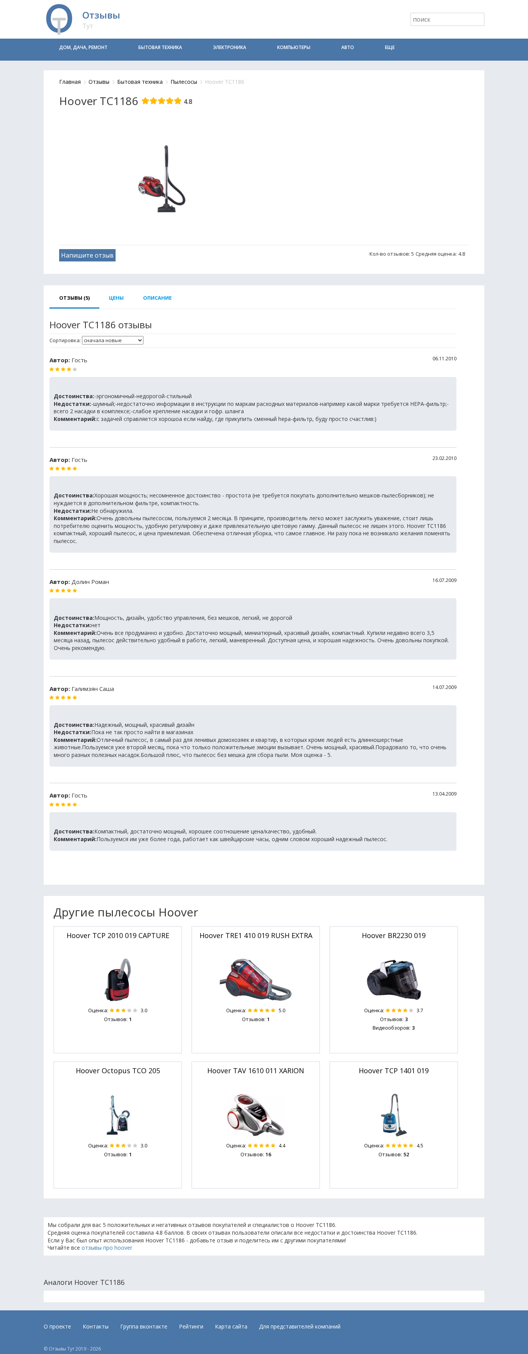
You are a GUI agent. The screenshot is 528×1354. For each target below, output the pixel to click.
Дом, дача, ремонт (83, 47)
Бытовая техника (160, 47)
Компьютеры (293, 47)
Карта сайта (231, 1326)
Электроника (229, 47)
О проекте (57, 1326)
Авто (347, 47)
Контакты (96, 1326)
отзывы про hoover (107, 1247)
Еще (390, 47)
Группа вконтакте (143, 1326)
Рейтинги (191, 1326)
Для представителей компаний (300, 1326)
